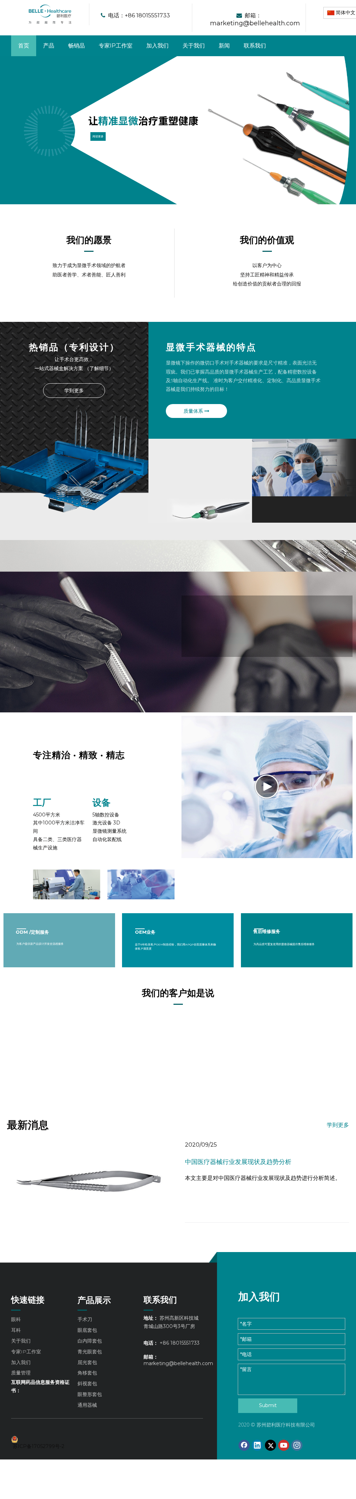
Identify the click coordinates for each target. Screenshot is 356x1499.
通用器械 (87, 1405)
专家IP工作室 (26, 1351)
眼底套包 (87, 1330)
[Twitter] (270, 1445)
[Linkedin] (257, 1445)
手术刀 (85, 1319)
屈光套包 (87, 1362)
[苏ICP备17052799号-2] (41, 1439)
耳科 (16, 1330)
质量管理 (21, 1373)
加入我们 (221, 638)
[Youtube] (283, 1445)
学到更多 (74, 390)
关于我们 (21, 1341)
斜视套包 (87, 1383)
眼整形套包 (90, 1394)
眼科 (16, 1319)
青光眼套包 (90, 1351)
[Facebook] (244, 1445)
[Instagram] (296, 1445)
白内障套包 (90, 1341)
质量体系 (194, 411)
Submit (268, 1405)
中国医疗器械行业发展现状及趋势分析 (238, 1161)
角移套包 (87, 1373)
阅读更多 (98, 136)
